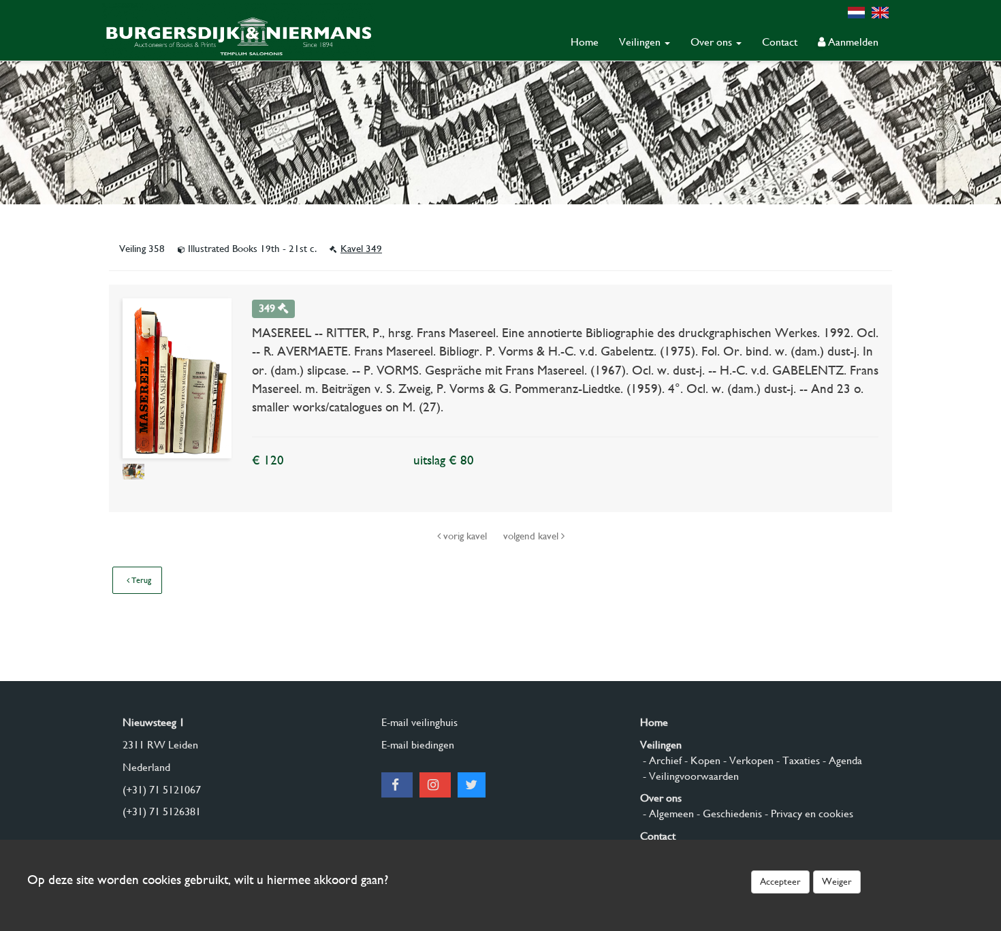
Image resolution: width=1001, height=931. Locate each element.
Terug (140, 580)
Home (585, 41)
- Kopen (701, 760)
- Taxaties (797, 760)
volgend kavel (532, 536)
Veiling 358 (143, 248)
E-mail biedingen (417, 744)
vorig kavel (465, 536)
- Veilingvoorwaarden (689, 776)
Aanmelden (851, 41)
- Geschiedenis (728, 813)
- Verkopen (747, 760)
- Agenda (841, 760)
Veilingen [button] (641, 41)
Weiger (837, 881)
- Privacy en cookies (807, 813)
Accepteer (780, 881)
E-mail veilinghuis (419, 722)
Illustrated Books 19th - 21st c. (252, 248)
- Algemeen (667, 813)
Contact (779, 41)
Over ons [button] (712, 41)
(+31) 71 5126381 (162, 811)
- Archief (661, 760)
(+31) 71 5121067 (162, 789)
